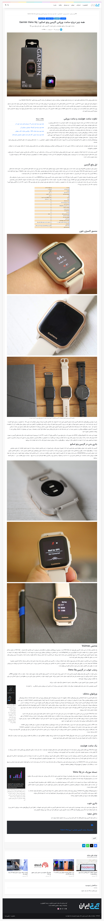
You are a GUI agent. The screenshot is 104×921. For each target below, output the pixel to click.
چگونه (60, 5)
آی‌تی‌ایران (57, 29)
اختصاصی (60, 14)
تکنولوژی (86, 5)
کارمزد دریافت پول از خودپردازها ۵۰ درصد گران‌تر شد (18, 873)
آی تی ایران (72, 14)
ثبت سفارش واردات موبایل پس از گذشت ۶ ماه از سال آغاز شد (64, 873)
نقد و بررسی (66, 14)
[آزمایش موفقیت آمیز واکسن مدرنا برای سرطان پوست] (86, 865)
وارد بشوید (83, 891)
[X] (64, 909)
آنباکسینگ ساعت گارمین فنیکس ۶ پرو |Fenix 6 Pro (76, 830)
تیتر (94, 838)
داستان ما (13, 916)
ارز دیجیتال (66, 5)
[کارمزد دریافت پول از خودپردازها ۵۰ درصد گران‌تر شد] (17, 865)
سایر (55, 5)
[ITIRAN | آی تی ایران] (95, 5)
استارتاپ (78, 5)
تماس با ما (7, 916)
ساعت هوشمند (49, 18)
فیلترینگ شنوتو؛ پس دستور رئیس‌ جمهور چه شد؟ (41, 873)
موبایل (72, 5)
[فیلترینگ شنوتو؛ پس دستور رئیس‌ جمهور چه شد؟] (40, 865)
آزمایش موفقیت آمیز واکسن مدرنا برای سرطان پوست (88, 873)
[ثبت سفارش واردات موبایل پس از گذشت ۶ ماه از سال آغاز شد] (63, 865)
